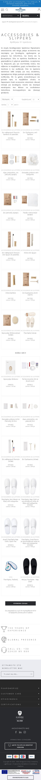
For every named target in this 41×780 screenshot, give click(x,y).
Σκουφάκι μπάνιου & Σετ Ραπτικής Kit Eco (10, 420)
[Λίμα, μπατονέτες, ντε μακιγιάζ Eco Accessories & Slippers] (30, 406)
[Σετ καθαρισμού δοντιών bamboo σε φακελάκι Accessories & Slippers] (10, 119)
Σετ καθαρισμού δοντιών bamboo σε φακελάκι (10, 133)
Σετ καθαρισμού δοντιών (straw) (10, 460)
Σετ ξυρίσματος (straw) (30, 459)
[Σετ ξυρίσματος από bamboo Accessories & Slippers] (30, 119)
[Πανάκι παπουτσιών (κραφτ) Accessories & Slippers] (30, 199)
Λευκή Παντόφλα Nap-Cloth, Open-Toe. (11, 540)
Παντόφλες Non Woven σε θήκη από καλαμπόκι (11, 500)
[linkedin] (20, 732)
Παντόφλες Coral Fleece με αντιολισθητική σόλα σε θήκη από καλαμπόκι (30, 541)
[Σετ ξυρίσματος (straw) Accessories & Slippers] (30, 446)
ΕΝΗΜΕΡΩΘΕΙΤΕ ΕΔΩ (20, 777)
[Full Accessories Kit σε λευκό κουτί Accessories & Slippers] (30, 365)
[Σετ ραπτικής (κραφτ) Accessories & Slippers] (10, 199)
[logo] (20, 9)
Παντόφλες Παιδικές (11, 580)
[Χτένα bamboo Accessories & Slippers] (10, 279)
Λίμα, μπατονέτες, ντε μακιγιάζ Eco (30, 420)
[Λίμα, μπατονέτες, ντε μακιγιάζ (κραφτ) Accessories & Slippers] (10, 159)
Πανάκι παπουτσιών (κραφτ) (30, 214)
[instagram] (25, 732)
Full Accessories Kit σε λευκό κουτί (30, 380)
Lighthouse (7, 764)
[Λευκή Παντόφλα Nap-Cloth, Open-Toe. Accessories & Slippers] (10, 526)
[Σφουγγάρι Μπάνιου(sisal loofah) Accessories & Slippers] (10, 319)
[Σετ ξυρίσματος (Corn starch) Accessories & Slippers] (30, 279)
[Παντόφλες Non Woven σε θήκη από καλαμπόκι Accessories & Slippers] (10, 486)
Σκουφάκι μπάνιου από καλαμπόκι (30, 173)
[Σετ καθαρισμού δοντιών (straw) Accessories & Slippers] (10, 446)
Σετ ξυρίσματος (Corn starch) (30, 294)
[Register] (31, 674)
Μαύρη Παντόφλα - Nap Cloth (30, 580)
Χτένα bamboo (11, 293)
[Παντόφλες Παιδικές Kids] (10, 566)
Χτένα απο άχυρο (30, 253)
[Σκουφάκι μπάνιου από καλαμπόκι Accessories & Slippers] (30, 159)
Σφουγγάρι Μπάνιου (11, 379)
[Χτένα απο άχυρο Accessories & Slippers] (30, 239)
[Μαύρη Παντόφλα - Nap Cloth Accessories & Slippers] (30, 566)
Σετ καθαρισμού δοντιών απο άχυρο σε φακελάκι (10, 254)
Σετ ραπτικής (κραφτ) (10, 213)
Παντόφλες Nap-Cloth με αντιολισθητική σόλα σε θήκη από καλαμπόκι (30, 501)
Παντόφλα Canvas (30, 333)
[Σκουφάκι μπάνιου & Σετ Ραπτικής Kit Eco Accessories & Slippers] (10, 406)
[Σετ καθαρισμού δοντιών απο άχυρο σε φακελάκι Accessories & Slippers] (10, 239)
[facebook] (16, 732)
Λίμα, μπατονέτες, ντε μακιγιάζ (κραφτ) (10, 173)
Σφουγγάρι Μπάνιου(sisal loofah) (11, 334)
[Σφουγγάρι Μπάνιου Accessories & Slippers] (10, 365)
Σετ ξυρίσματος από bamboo (30, 133)
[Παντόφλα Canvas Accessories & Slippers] (30, 319)
